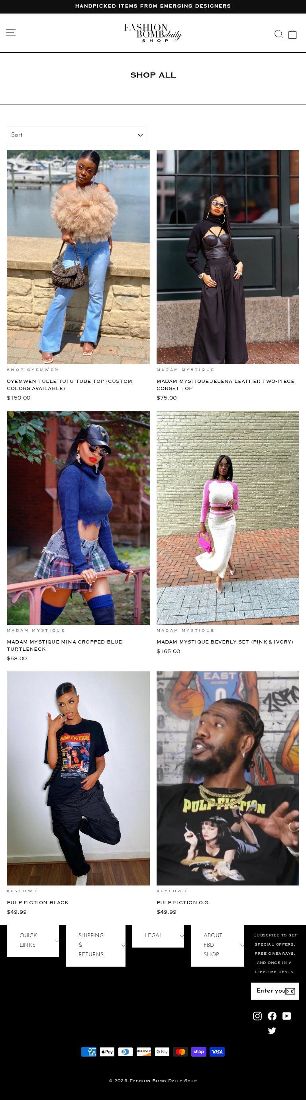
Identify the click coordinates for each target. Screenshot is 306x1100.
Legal (154, 936)
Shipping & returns (91, 945)
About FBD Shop (213, 945)
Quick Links (28, 940)
